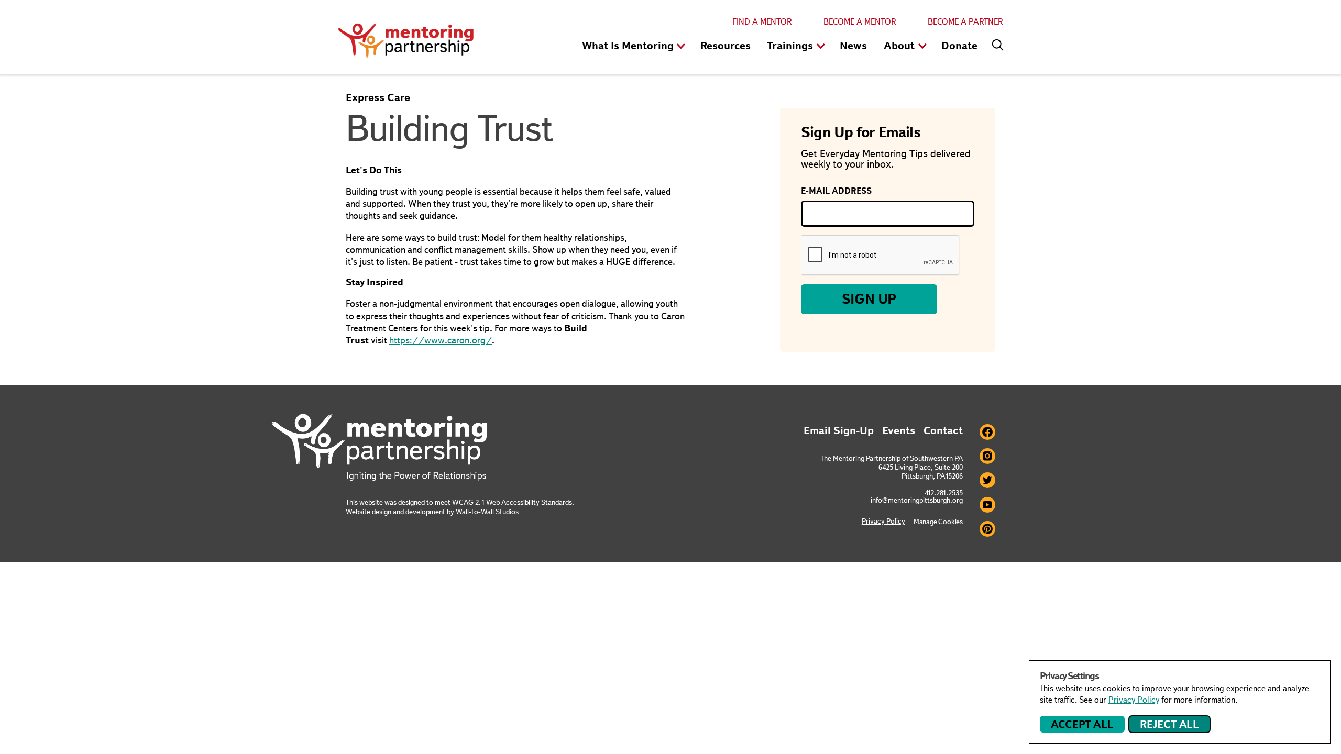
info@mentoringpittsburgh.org (917, 500)
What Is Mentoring (628, 45)
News (853, 45)
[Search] (995, 42)
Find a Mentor (762, 22)
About (899, 45)
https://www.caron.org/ (440, 340)
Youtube (987, 505)
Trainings (790, 45)
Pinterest (987, 529)
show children (680, 46)
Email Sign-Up (839, 430)
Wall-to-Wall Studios (487, 511)
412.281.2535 (944, 492)
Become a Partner (965, 22)
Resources (725, 45)
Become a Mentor (859, 22)
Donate (959, 45)
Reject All (1169, 724)
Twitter (987, 480)
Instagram (987, 456)
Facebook (987, 432)
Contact (943, 430)
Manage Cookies (938, 521)
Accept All (1082, 724)
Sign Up (869, 299)
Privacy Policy (883, 521)
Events (898, 430)
